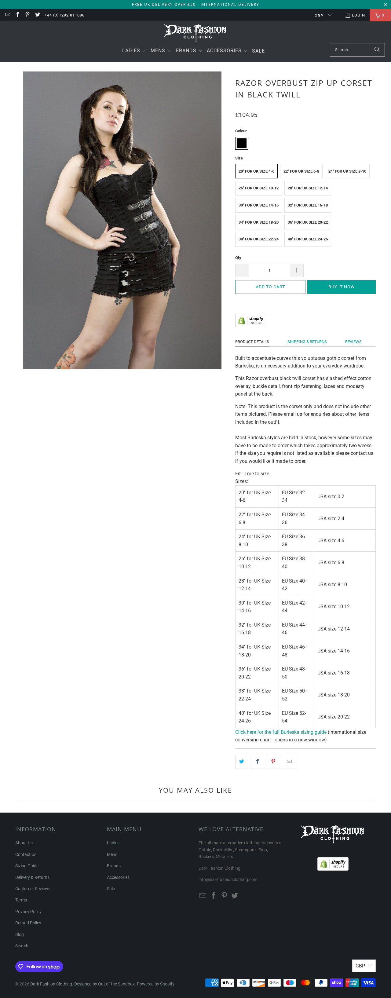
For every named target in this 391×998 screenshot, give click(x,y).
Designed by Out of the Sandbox (104, 984)
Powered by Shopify (155, 984)
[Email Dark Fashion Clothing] (7, 15)
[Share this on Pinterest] (273, 762)
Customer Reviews (32, 888)
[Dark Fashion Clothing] (195, 33)
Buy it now (341, 286)
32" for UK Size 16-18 (308, 205)
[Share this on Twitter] (241, 762)
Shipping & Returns (307, 341)
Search (21, 945)
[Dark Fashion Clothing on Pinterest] (27, 15)
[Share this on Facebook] (257, 762)
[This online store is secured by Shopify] (250, 325)
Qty (238, 257)
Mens (112, 854)
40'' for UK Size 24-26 (308, 239)
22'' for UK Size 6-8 (301, 171)
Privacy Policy (28, 911)
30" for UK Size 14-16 (259, 205)
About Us (24, 842)
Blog (19, 934)
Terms (21, 899)
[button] (134, 51)
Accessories (118, 877)
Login (358, 15)
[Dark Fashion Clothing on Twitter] (37, 15)
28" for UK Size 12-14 (308, 188)
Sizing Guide (26, 865)
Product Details (252, 341)
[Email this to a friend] (289, 762)
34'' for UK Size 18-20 (259, 222)
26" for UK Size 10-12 (259, 188)
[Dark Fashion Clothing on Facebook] (17, 15)
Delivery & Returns (32, 877)
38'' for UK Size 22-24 (259, 239)
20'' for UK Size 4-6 (256, 171)
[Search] (377, 50)
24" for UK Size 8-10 (347, 171)
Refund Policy (28, 922)
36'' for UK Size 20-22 (308, 222)
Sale (111, 888)
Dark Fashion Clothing (51, 984)
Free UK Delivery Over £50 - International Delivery (195, 4)
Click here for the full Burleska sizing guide (281, 732)
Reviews (353, 341)
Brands (114, 865)
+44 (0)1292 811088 (65, 15)
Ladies (113, 842)
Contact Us (25, 854)
